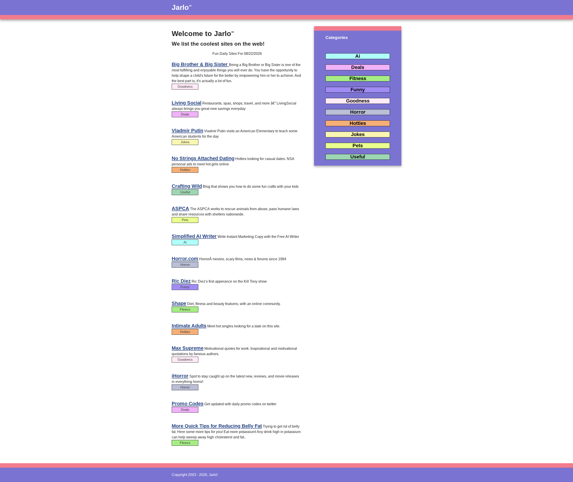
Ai (357, 56)
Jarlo (182, 7)
